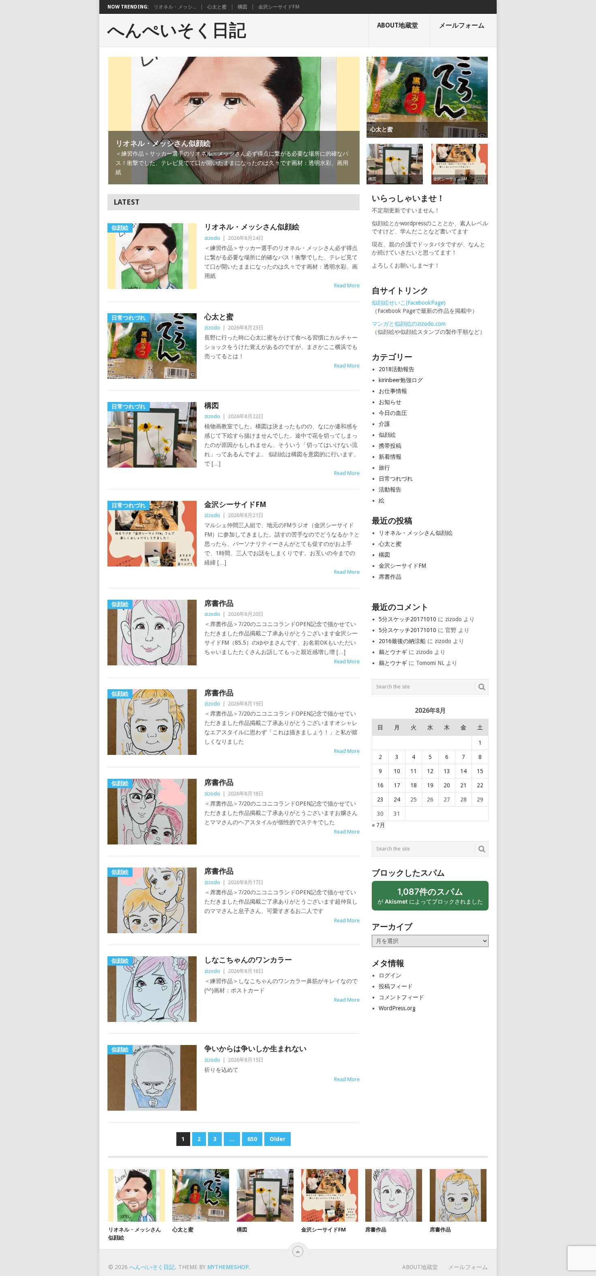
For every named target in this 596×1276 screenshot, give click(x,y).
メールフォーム (462, 25)
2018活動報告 (396, 369)
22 (480, 785)
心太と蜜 (217, 7)
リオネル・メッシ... (175, 7)
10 (397, 771)
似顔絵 (387, 435)
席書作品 (219, 603)
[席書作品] (393, 1195)
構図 (242, 7)
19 (430, 785)
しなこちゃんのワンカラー (248, 959)
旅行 (384, 467)
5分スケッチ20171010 (407, 619)
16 (380, 785)
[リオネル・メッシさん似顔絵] (136, 1195)
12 (430, 771)
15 (480, 771)
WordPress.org (397, 1008)
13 (447, 771)
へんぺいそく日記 (176, 30)
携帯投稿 (390, 445)
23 (380, 799)
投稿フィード (396, 986)
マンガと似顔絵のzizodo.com (409, 324)
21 (463, 785)
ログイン (390, 975)
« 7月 (378, 825)
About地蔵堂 (397, 25)
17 (397, 785)
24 (397, 799)
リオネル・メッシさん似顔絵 (251, 226)
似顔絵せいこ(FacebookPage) (409, 302)
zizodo (212, 238)
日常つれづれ (396, 478)
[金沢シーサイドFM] (329, 1195)
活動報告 (390, 489)
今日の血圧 (393, 413)
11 (413, 771)
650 (252, 1139)
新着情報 (390, 456)
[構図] (265, 1195)
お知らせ (390, 402)
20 (447, 785)
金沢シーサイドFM (279, 7)
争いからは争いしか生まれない (255, 1048)
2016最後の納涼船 (402, 641)
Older (277, 1139)
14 (463, 771)
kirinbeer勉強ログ (401, 380)
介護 (384, 424)
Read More (347, 285)
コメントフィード (401, 997)
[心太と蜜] (200, 1195)
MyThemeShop (228, 1267)
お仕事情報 (393, 391)
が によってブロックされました (433, 899)
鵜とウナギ (393, 652)
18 (413, 785)
